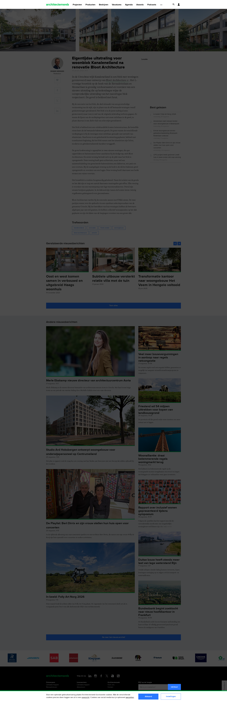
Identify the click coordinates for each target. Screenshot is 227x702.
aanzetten (130, 697)
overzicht (85, 697)
